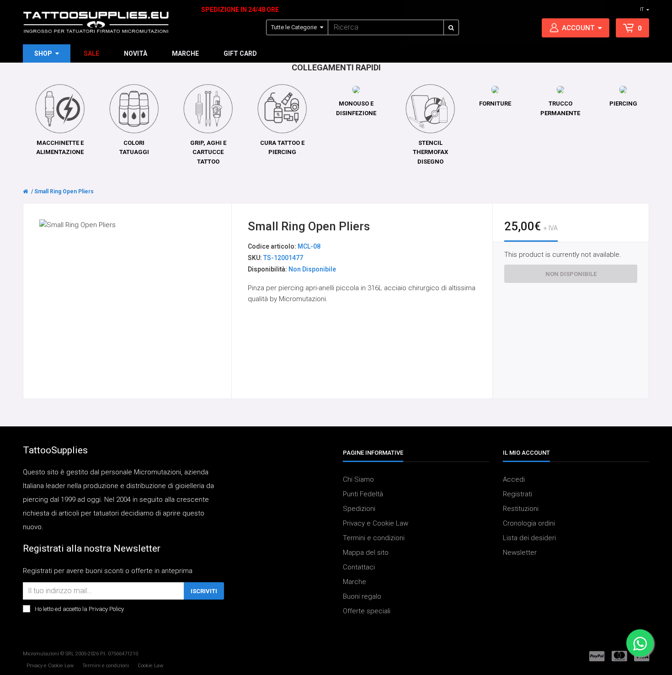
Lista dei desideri (529, 538)
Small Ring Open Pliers (64, 191)
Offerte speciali (366, 611)
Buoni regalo (362, 596)
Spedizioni (359, 509)
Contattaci (359, 567)
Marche (354, 582)
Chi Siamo (358, 479)
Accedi (514, 479)
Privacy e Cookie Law (375, 523)
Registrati (517, 494)
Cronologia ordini (529, 523)
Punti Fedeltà (363, 494)
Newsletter (520, 552)
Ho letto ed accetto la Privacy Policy (79, 609)
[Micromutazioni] (96, 22)
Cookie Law (150, 666)
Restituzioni (521, 509)
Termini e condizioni (374, 538)
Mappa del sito (366, 552)
